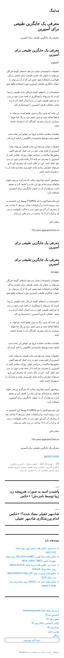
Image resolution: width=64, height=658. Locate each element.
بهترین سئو (54, 631)
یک (39, 470)
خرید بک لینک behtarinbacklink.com (41, 610)
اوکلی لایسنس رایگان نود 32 (45, 623)
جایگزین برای (39, 467)
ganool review (51, 456)
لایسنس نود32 (52, 614)
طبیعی (30, 467)
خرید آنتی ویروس (32, 640)
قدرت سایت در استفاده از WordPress (35, 652)
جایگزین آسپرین (52, 467)
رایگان (56, 635)
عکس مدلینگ (31, 464)
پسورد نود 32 (52, 619)
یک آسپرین (32, 470)
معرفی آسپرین (20, 467)
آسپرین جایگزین (16, 464)
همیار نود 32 (53, 627)
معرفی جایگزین (48, 470)
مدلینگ (54, 10)
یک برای (23, 470)
